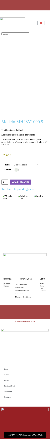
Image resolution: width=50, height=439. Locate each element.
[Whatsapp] (25, 5)
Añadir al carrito (20, 182)
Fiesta (6, 380)
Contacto (7, 397)
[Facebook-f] (8, 5)
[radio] (16, 170)
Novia (6, 375)
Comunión (8, 391)
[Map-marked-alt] (33, 5)
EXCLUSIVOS (9, 386)
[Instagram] (16, 5)
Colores (7, 169)
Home (6, 369)
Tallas (7, 165)
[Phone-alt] (41, 5)
